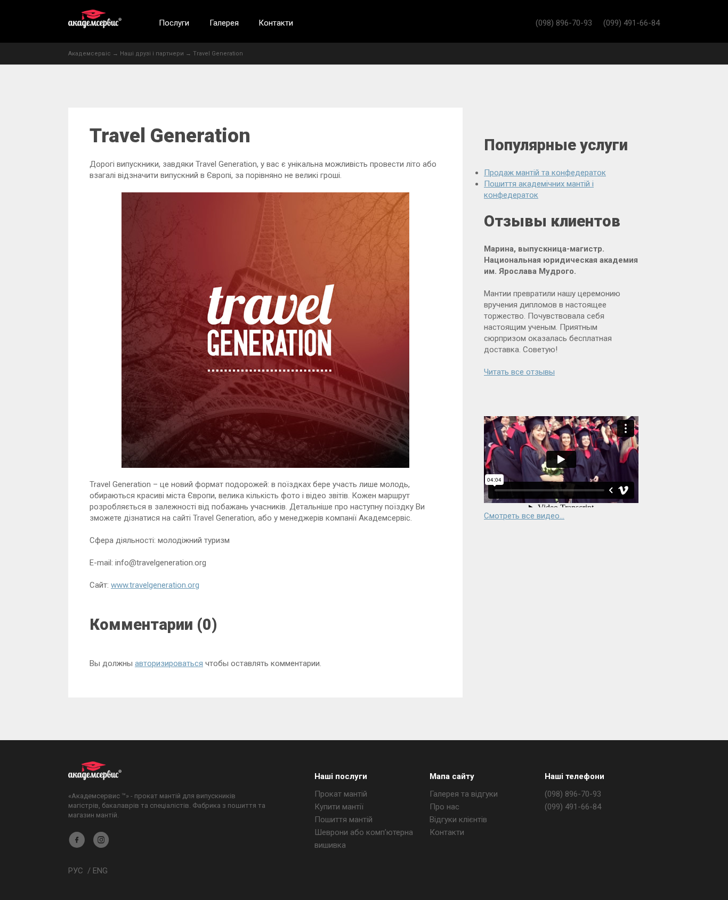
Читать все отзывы (519, 372)
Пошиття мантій (343, 819)
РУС (75, 870)
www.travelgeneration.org (155, 585)
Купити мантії (338, 807)
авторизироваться (169, 663)
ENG (100, 870)
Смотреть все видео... (524, 516)
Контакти (275, 23)
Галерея (224, 23)
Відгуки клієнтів (458, 819)
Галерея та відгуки (464, 794)
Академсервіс (95, 19)
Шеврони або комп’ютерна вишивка (363, 839)
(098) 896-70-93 (564, 23)
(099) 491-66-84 (631, 23)
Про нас (444, 807)
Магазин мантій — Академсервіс (95, 770)
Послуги (174, 23)
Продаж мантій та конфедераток (545, 172)
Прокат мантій (340, 794)
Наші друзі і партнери (152, 53)
